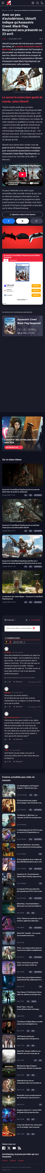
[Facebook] (3, 1148)
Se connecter (35, 620)
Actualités (10, 10)
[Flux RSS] (19, 1148)
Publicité (13, 1160)
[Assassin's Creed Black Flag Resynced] (9, 326)
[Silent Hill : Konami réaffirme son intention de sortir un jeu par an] (8, 1056)
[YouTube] (14, 1148)
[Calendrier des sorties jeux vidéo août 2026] (22, 433)
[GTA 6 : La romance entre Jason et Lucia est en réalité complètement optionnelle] (8, 953)
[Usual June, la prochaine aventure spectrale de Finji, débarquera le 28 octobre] (8, 982)
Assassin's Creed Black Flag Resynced (29, 321)
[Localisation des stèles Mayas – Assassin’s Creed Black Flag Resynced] (22, 582)
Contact (5, 1160)
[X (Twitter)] (8, 1148)
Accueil (5, 10)
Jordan (4, 39)
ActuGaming (9, 3)
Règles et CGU (6, 1170)
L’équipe (21, 1160)
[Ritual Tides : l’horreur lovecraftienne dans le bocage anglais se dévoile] (8, 1012)
